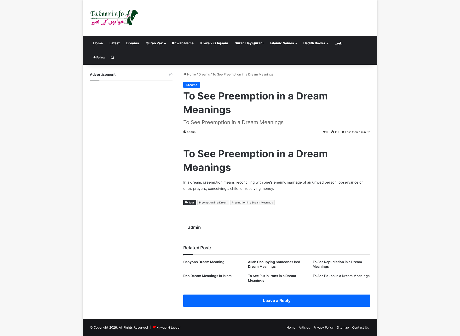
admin (191, 132)
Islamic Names (282, 43)
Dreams (132, 43)
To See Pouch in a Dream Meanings (341, 276)
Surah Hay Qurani (249, 43)
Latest (114, 43)
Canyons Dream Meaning (203, 262)
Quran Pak (154, 43)
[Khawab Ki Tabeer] (114, 18)
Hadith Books (314, 43)
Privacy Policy (323, 327)
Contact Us (360, 327)
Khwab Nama (183, 43)
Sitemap (343, 327)
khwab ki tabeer (169, 327)
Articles (304, 327)
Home (98, 43)
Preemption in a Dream (213, 202)
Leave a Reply (277, 300)
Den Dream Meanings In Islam (207, 276)
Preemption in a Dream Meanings (252, 202)
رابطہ (338, 43)
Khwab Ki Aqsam (214, 43)
